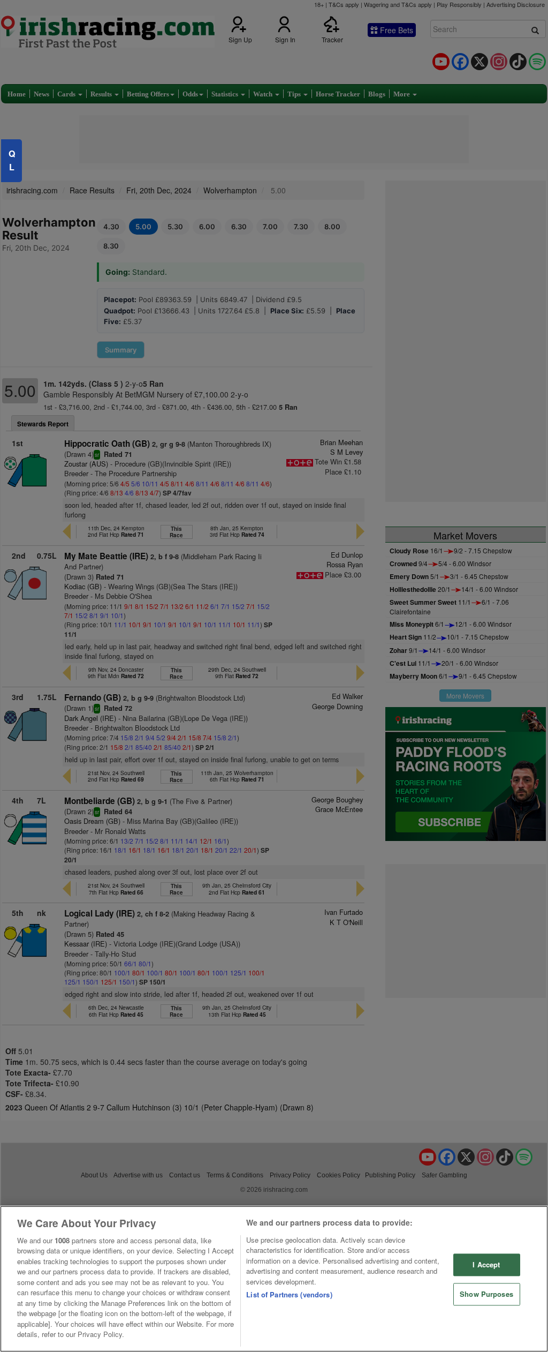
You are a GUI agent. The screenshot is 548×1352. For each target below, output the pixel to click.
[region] (274, 1279)
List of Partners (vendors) (289, 1294)
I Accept (486, 1265)
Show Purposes (486, 1294)
